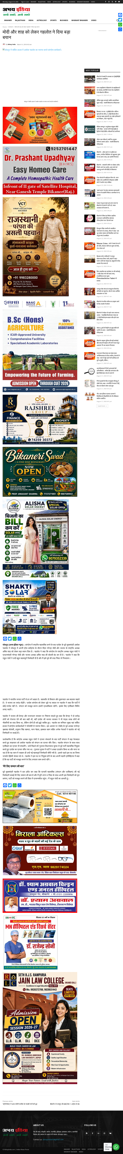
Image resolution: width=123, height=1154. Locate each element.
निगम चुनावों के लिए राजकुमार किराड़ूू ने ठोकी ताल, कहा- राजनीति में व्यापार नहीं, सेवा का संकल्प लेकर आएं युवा (108, 383)
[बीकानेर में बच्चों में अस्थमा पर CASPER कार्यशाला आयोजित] (89, 79)
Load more (101, 406)
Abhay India (12, 44)
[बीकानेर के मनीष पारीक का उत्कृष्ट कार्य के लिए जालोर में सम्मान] (89, 304)
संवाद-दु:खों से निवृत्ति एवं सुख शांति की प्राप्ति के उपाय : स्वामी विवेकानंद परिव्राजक (108, 330)
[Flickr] (98, 1133)
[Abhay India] (4, 44)
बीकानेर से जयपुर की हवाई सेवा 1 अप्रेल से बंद (65, 1104)
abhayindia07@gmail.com (53, 1139)
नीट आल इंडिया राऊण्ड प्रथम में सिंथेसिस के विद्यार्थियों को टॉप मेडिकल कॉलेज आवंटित (107, 396)
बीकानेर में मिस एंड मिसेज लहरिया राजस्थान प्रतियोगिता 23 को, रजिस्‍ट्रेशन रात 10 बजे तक (106, 218)
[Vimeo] (115, 1)
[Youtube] (119, 1)
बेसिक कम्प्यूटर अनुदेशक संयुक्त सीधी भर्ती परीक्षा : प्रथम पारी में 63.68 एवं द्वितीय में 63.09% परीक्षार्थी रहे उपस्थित (108, 129)
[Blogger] (86, 1133)
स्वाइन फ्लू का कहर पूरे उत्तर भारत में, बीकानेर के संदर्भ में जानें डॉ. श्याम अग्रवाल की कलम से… (107, 205)
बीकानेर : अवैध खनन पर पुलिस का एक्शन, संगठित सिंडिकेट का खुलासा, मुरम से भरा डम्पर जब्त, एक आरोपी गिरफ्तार (108, 154)
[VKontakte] (110, 1133)
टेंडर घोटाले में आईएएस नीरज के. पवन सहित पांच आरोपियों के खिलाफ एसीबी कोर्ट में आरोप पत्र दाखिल (108, 180)
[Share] (120, 29)
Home (5, 27)
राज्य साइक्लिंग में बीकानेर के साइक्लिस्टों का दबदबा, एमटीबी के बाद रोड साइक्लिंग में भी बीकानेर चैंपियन (108, 90)
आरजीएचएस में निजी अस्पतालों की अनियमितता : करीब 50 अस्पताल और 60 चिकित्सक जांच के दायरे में (107, 370)
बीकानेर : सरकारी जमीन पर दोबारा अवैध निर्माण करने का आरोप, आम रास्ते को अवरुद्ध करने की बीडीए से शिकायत (108, 167)
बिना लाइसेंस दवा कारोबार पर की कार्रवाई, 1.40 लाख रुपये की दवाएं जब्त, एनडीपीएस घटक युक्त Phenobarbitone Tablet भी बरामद (108, 276)
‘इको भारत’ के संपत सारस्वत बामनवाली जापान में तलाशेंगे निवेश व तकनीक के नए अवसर (108, 192)
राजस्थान (10, 27)
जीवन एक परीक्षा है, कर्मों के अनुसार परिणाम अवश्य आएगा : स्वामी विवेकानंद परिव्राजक (108, 141)
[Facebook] (105, 1)
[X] (112, 1)
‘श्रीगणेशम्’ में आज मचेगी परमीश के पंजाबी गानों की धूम (20, 1104)
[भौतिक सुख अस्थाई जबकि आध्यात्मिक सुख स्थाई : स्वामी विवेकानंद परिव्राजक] (89, 103)
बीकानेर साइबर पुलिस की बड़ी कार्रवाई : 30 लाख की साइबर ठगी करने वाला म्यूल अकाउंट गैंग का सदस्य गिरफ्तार (108, 343)
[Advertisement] (59, 11)
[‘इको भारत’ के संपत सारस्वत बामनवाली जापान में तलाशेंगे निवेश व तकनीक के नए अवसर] (89, 193)
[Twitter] (120, 19)
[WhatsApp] (120, 24)
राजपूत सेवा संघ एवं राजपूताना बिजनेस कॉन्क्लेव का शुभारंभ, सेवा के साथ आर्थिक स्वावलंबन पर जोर (108, 291)
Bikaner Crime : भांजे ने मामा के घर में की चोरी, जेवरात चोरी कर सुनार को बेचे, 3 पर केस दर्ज (108, 246)
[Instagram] (109, 1)
